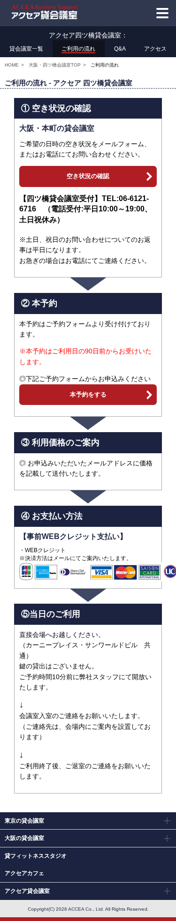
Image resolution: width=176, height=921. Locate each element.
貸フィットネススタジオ (36, 856)
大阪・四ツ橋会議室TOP (55, 64)
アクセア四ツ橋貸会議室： (88, 35)
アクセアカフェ (24, 873)
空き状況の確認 (88, 176)
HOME (12, 64)
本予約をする (88, 394)
